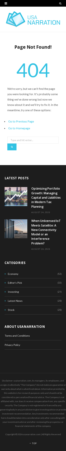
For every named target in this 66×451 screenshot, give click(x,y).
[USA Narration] (33, 19)
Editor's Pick (15, 282)
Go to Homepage (19, 128)
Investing (13, 291)
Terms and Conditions (17, 335)
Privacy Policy (12, 344)
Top (34, 443)
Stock (11, 309)
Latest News (15, 300)
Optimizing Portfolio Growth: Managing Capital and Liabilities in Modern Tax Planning (46, 197)
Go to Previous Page (21, 121)
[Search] (60, 3)
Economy (13, 273)
